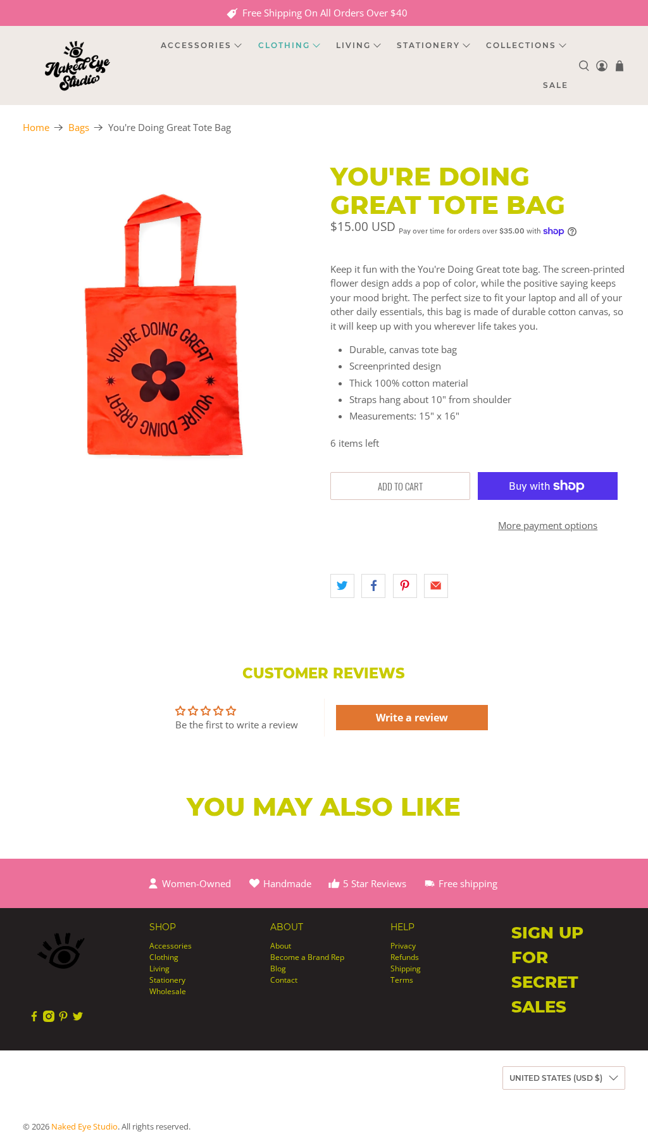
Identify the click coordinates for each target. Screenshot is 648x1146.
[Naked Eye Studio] (77, 65)
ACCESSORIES (196, 45)
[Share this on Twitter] (342, 586)
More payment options (547, 525)
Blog (278, 968)
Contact (283, 980)
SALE (555, 85)
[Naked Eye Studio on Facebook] (34, 1019)
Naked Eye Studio (84, 1126)
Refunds (404, 957)
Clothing (163, 957)
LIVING (353, 45)
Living (159, 968)
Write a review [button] (412, 718)
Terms (401, 980)
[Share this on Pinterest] (405, 586)
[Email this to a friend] (436, 586)
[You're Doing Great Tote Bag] (170, 346)
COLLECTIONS (521, 45)
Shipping (405, 968)
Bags (78, 127)
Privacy (403, 945)
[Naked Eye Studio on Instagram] (48, 1019)
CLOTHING (284, 45)
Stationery (167, 980)
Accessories (170, 945)
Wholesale (167, 991)
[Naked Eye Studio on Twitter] (78, 1019)
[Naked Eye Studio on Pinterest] (63, 1019)
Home (36, 127)
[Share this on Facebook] (373, 586)
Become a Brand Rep (307, 957)
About (280, 945)
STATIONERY (428, 45)
